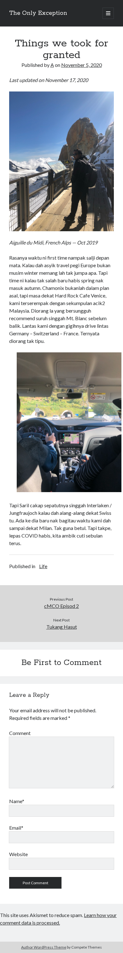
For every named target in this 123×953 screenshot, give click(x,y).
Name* (16, 801)
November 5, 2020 (81, 65)
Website (18, 854)
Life (43, 566)
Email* (16, 828)
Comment (20, 733)
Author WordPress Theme (43, 947)
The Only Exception (38, 13)
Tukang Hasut (61, 627)
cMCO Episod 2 (61, 606)
